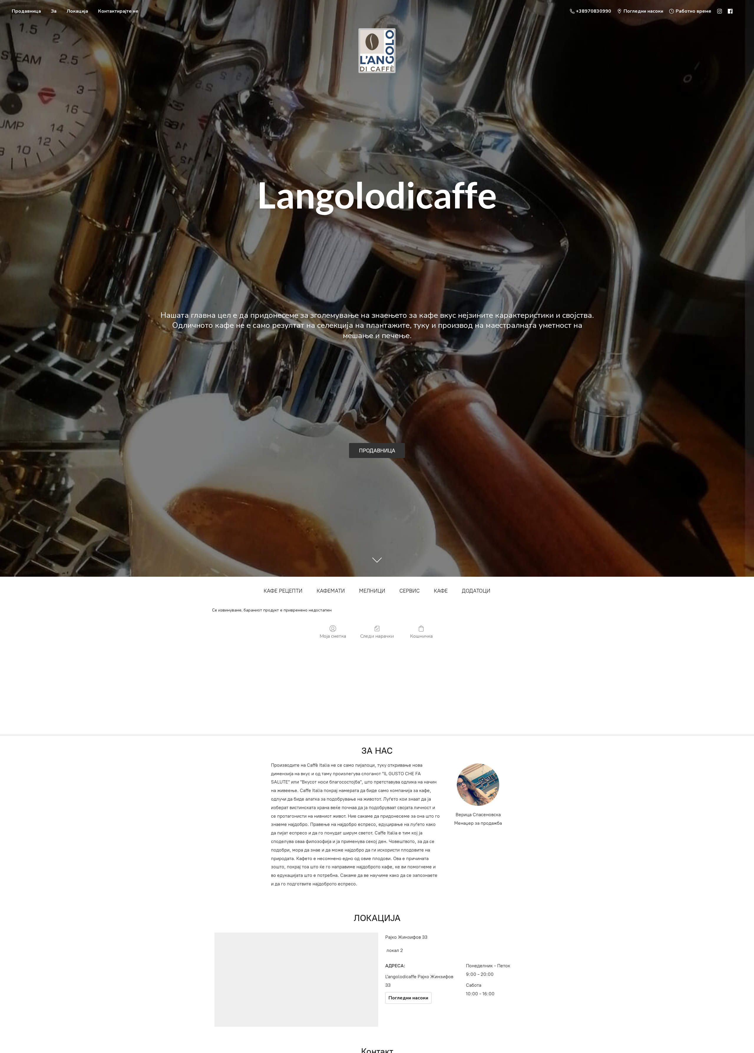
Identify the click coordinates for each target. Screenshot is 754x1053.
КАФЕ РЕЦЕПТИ (283, 591)
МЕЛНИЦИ (372, 591)
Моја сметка (333, 636)
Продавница (26, 11)
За (54, 11)
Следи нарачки (377, 636)
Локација (77, 11)
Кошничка (421, 636)
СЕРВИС (409, 591)
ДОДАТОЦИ (476, 591)
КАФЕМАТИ (331, 591)
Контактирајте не (118, 11)
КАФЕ (441, 591)
